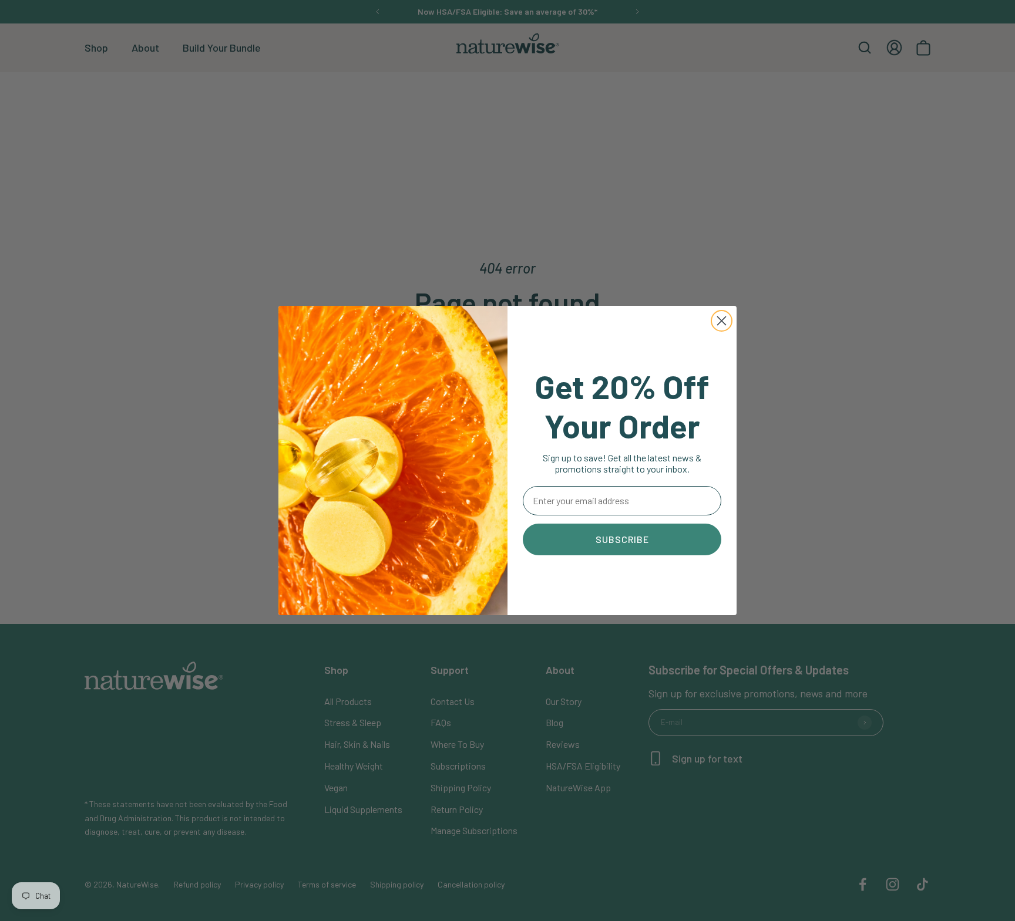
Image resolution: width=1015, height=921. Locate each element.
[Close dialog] (721, 321)
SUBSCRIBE (622, 539)
